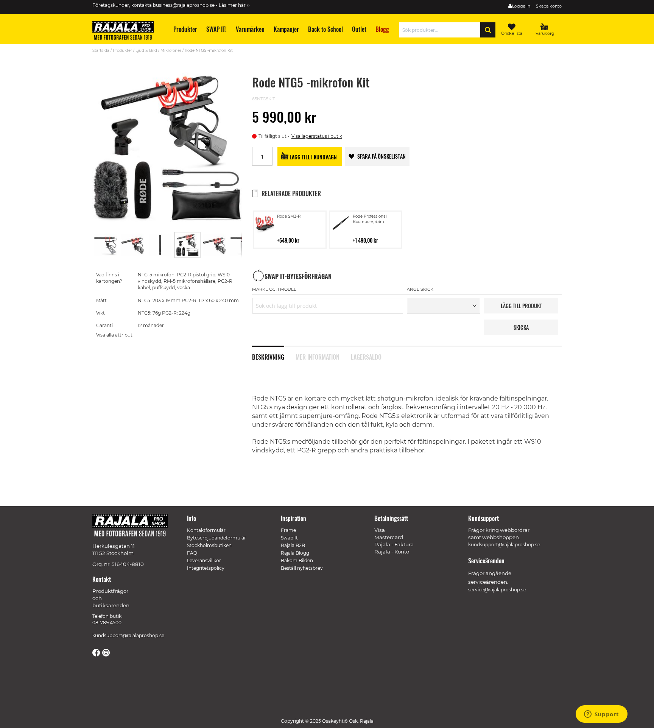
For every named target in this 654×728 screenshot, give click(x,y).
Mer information (317, 356)
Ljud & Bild (146, 50)
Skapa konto (549, 6)
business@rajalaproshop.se (184, 5)
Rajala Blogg (295, 553)
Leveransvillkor (204, 560)
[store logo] (126, 31)
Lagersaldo (366, 356)
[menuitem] (184, 29)
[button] (106, 245)
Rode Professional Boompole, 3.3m (370, 219)
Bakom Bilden (297, 560)
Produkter (122, 50)
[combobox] (441, 29)
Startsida (100, 50)
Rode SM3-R (289, 216)
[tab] (274, 353)
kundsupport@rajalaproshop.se (128, 635)
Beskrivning (268, 356)
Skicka (521, 327)
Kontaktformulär (206, 530)
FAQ (192, 553)
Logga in (521, 6)
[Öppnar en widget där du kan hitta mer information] (601, 714)
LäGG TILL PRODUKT (521, 306)
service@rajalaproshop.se (497, 589)
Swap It (289, 538)
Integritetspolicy (205, 568)
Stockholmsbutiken (209, 545)
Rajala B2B (293, 545)
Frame (288, 530)
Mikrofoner (170, 50)
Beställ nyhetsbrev (302, 568)
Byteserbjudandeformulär (216, 538)
